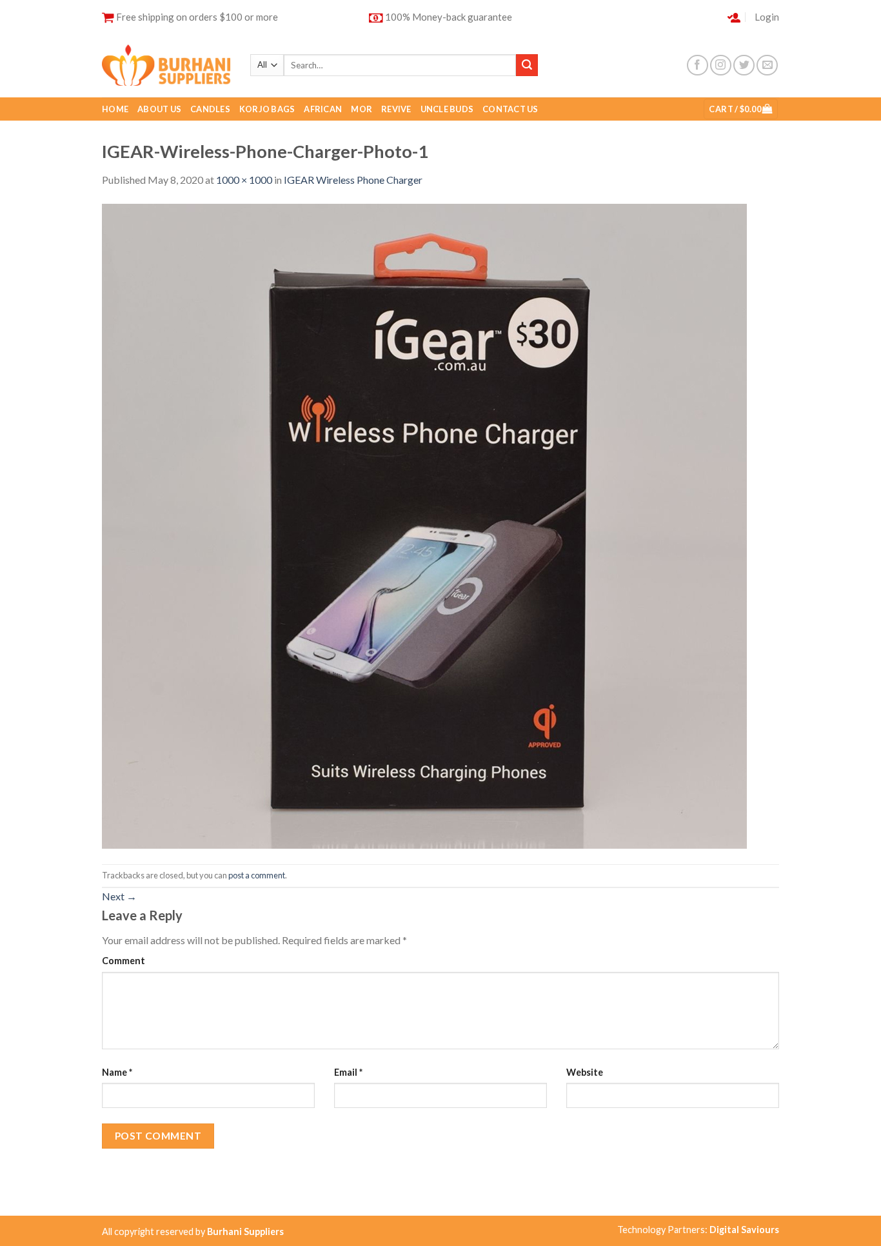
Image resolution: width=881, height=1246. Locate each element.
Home (115, 109)
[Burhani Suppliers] (166, 64)
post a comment (256, 875)
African (323, 109)
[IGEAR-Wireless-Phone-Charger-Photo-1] (424, 525)
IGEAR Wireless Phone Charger (353, 179)
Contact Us (510, 109)
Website (584, 1072)
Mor (361, 109)
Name (117, 1072)
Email (348, 1072)
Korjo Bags (267, 109)
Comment (123, 960)
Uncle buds (447, 109)
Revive (396, 109)
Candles (210, 109)
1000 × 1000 (244, 179)
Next (119, 896)
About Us (159, 109)
